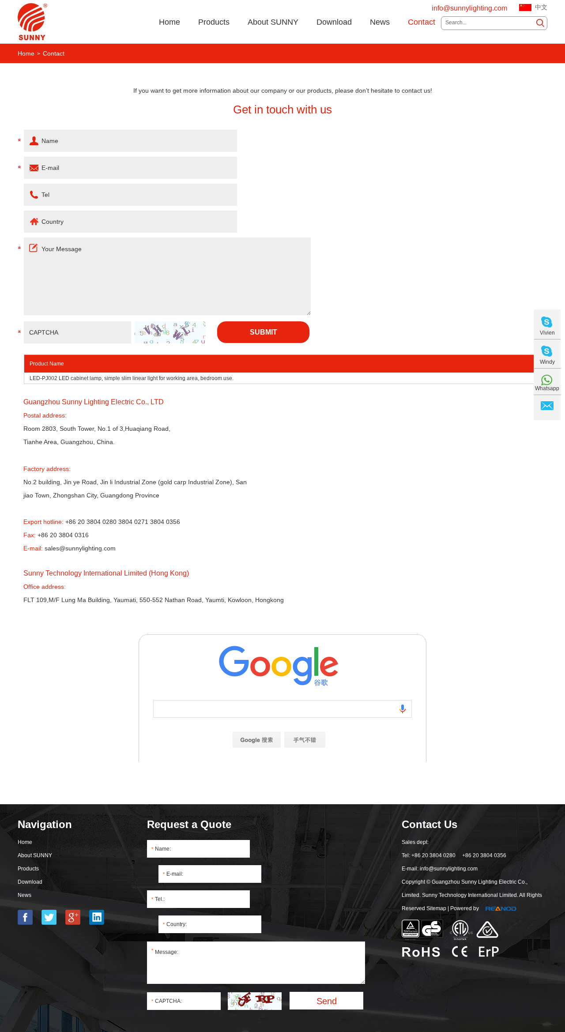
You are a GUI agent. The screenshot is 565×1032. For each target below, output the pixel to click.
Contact (421, 22)
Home (169, 22)
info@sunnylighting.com (469, 8)
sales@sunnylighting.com (80, 548)
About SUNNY (273, 22)
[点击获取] (170, 332)
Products (214, 22)
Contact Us (429, 824)
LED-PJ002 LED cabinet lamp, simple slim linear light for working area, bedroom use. (132, 378)
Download (334, 22)
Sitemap (436, 908)
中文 (541, 7)
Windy (547, 362)
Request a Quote (189, 824)
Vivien (547, 333)
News (380, 22)
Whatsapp (547, 388)
